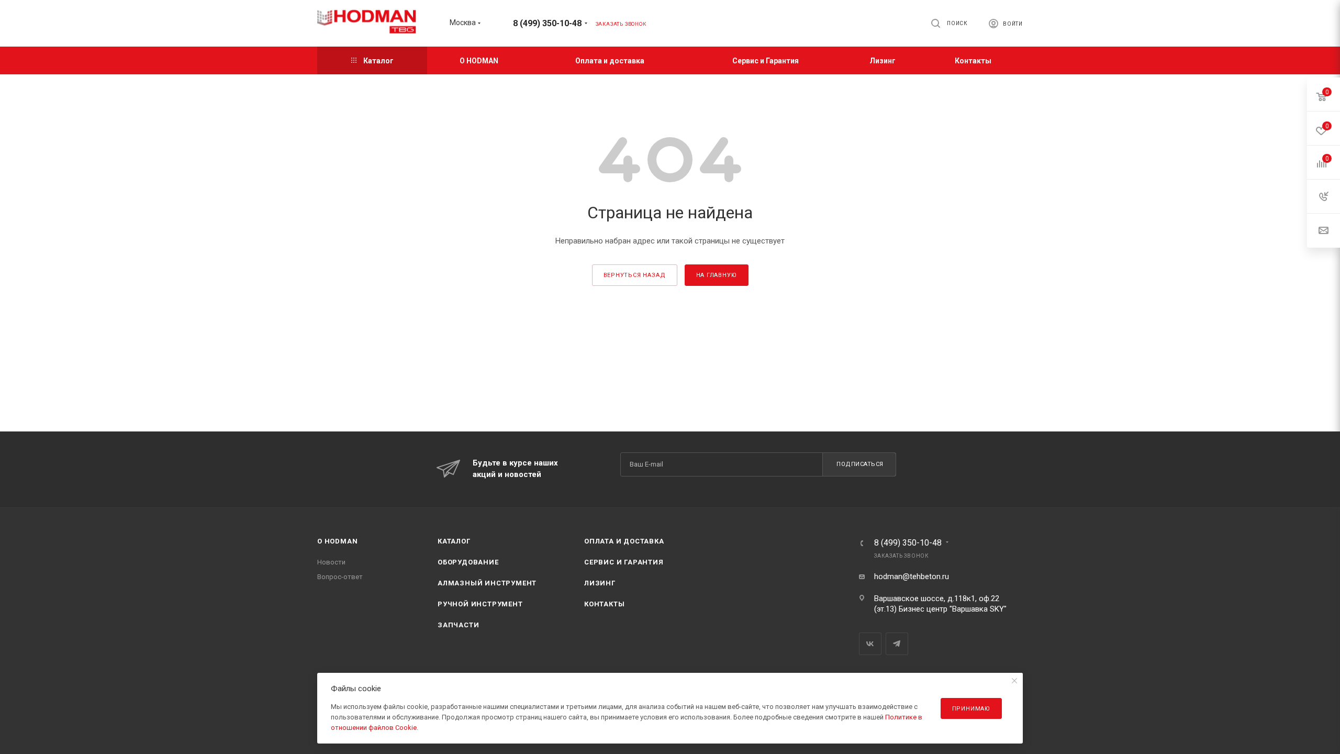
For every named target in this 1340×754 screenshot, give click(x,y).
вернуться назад (635, 275)
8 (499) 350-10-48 (547, 23)
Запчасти (458, 625)
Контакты (604, 604)
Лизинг (600, 583)
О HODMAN (337, 541)
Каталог (454, 541)
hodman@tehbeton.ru (911, 576)
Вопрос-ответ (340, 577)
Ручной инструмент (480, 604)
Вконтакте (870, 644)
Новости (331, 562)
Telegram (897, 644)
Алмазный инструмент (487, 583)
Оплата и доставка (624, 541)
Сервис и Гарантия (624, 562)
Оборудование (468, 562)
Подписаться (860, 464)
